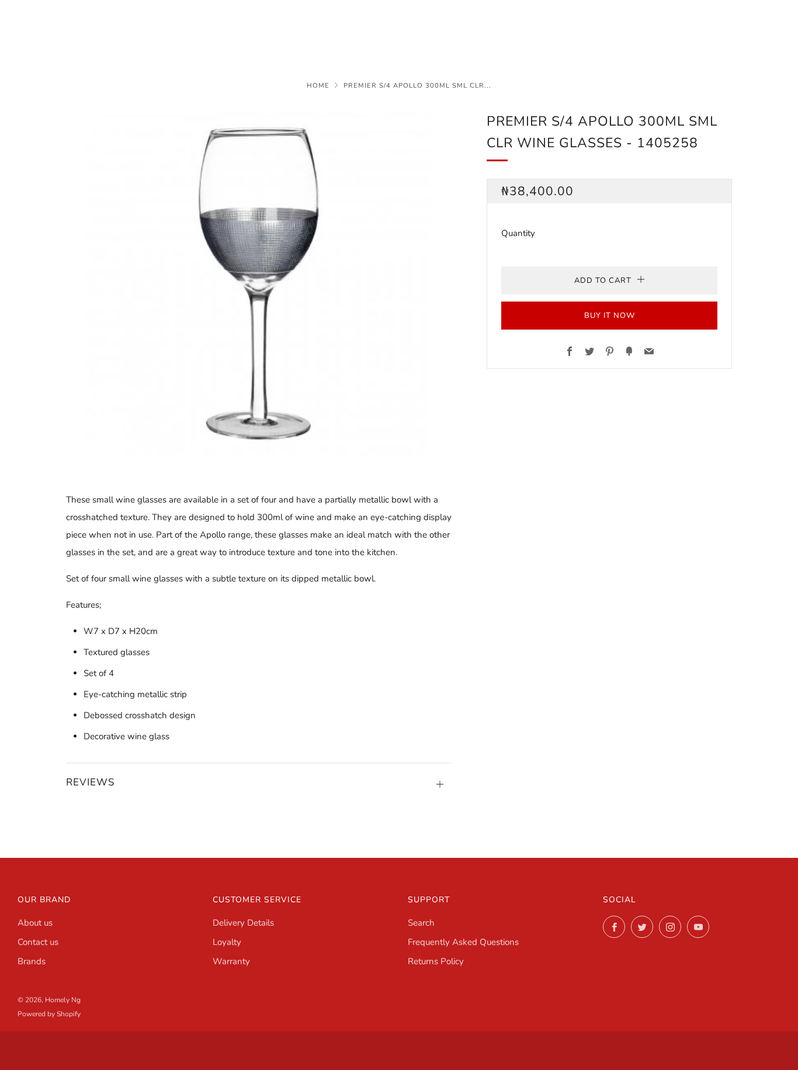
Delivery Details (243, 923)
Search (421, 923)
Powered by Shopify (49, 1014)
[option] (259, 283)
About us (35, 923)
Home (318, 85)
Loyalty (227, 942)
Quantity (518, 233)
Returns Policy (436, 961)
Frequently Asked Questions (463, 942)
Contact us (38, 942)
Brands (32, 961)
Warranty (231, 961)
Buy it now (609, 315)
